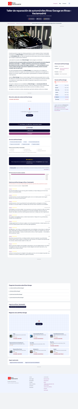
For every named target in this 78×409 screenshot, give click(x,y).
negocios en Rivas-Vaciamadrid (16, 362)
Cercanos (64, 3)
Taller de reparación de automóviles (64, 69)
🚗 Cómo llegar (29, 127)
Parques (45, 388)
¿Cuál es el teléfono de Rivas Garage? (17, 287)
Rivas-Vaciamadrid (11, 23)
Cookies (30, 382)
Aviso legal (31, 378)
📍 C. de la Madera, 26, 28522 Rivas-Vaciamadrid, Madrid (30, 124)
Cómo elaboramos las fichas (59, 107)
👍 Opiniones (46, 18)
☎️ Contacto (31, 18)
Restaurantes (46, 378)
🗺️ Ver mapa (29, 115)
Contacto (31, 385)
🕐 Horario (39, 18)
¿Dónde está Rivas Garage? (15, 291)
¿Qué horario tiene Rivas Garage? (16, 294)
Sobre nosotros (32, 384)
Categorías (55, 3)
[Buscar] (69, 3)
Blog (60, 3)
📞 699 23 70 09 (29, 130)
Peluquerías (46, 380)
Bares (45, 382)
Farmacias (46, 390)
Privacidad (31, 380)
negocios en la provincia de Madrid (32, 362)
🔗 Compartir (29, 133)
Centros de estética (48, 386)
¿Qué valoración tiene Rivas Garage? (17, 297)
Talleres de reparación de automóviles (23, 23)
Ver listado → (46, 169)
